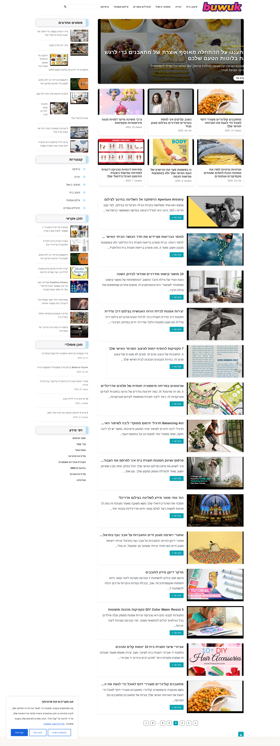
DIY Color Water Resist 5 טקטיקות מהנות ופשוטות (146, 609)
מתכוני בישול (163, 6)
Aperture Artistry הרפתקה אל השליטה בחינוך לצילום (144, 199)
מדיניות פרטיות (77, 456)
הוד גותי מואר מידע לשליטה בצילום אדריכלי (151, 497)
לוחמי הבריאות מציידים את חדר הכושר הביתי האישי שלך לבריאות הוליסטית (127, 236)
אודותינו (81, 480)
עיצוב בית (191, 6)
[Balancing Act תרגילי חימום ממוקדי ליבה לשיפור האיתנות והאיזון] (215, 451)
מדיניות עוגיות (78, 474)
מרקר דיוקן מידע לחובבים (165, 572)
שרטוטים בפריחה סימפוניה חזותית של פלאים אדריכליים (142, 386)
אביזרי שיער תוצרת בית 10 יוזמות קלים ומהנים (150, 647)
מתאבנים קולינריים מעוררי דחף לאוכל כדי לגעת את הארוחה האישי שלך (130, 684)
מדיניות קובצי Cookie (54, 723)
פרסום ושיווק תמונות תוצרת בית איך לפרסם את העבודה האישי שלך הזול (130, 460)
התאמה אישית (59, 732)
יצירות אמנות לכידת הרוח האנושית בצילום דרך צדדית (144, 311)
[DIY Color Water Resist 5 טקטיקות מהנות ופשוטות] (215, 637)
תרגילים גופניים (142, 6)
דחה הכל (38, 732)
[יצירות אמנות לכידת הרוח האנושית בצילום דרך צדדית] (215, 339)
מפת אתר (80, 450)
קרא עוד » (176, 217)
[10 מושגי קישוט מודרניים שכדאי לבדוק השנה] (215, 302)
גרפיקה (104, 6)
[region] (42, 718)
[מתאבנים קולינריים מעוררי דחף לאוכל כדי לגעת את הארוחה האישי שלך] (215, 712)
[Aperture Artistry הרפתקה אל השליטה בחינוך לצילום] (215, 227)
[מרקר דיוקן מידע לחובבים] (215, 600)
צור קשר (81, 444)
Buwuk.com (246, 741)
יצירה (178, 6)
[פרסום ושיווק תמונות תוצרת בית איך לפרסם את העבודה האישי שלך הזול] (215, 488)
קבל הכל (19, 732)
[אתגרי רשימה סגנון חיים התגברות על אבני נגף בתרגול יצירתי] (215, 563)
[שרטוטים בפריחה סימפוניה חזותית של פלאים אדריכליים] (215, 414)
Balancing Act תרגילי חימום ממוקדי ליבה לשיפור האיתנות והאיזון (135, 423)
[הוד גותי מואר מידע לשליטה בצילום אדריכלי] (215, 525)
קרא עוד (240, 78)
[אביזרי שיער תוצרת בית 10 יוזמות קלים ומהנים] (215, 675)
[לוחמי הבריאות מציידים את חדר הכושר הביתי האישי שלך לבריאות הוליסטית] (215, 264)
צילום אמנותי (121, 6)
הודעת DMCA (78, 468)
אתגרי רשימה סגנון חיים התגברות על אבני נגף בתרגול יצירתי (138, 535)
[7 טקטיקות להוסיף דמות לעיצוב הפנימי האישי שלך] (215, 376)
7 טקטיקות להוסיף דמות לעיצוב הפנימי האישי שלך (146, 348)
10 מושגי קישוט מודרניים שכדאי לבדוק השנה (150, 274)
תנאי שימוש (79, 438)
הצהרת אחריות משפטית (72, 462)
